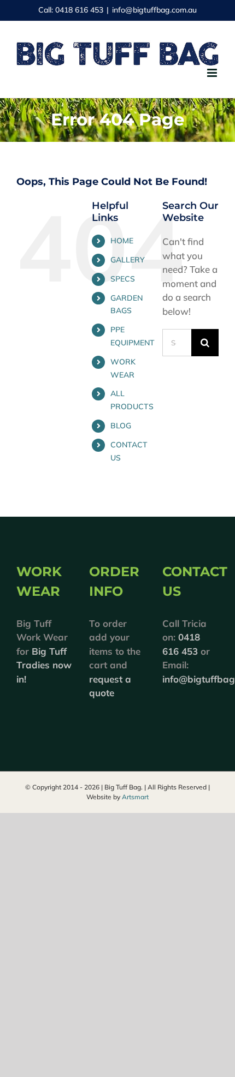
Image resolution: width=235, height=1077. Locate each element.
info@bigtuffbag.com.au (154, 10)
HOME (121, 241)
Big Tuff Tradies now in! (44, 665)
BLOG (120, 425)
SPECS (122, 279)
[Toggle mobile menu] (213, 73)
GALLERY (127, 260)
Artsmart (135, 797)
